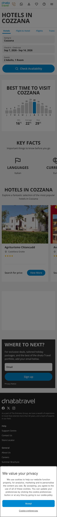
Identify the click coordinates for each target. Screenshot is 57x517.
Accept (28, 503)
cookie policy (46, 494)
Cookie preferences (28, 510)
